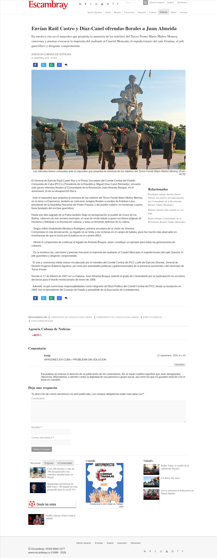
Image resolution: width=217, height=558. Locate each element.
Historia (163, 12)
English (170, 2)
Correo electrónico (42, 437)
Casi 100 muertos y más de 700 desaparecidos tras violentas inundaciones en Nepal (60, 473)
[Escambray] (48, 4)
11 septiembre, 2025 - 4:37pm (44, 58)
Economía (129, 12)
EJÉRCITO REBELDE (152, 317)
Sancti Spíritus (94, 12)
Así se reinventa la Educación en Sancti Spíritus (177, 492)
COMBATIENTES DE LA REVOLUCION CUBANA (117, 317)
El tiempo (99, 543)
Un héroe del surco (170, 477)
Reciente (36, 463)
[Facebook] (85, 4)
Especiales (122, 543)
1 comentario (76, 64)
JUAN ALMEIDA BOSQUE (42, 321)
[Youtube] (102, 4)
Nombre (36, 427)
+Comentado (65, 463)
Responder (179, 365)
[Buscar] (145, 2)
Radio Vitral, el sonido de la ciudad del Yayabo (175, 467)
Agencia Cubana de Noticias (51, 54)
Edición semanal (157, 2)
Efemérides (182, 2)
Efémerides (136, 543)
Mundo (117, 12)
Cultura (152, 12)
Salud (173, 12)
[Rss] (80, 4)
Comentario (38, 398)
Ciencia (183, 12)
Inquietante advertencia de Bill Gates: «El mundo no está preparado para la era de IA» (62, 486)
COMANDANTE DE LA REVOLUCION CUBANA (71, 317)
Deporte (142, 12)
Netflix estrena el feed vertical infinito (60, 517)
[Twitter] (91, 4)
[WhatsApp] (96, 4)
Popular (49, 463)
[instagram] (108, 4)
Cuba (108, 12)
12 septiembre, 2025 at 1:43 (171, 355)
